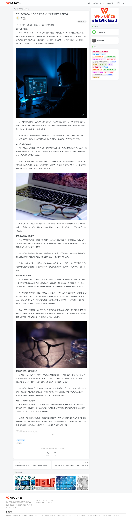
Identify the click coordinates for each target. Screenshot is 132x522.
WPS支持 (102, 3)
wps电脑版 (113, 62)
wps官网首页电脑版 (98, 72)
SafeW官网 (116, 516)
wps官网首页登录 (97, 69)
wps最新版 (105, 67)
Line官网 (52, 516)
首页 (88, 3)
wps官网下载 (96, 77)
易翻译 (25, 516)
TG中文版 (31, 516)
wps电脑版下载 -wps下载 (99, 59)
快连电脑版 (15, 516)
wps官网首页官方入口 (98, 75)
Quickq (21, 516)
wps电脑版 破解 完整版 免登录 (101, 62)
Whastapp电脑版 (81, 516)
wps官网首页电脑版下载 (109, 69)
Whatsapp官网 (96, 516)
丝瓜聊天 (110, 516)
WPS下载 (95, 3)
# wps (19, 443)
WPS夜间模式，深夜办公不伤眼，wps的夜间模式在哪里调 (42, 13)
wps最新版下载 (97, 67)
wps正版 (110, 64)
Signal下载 (104, 516)
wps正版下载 (103, 64)
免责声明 (37, 500)
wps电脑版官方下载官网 (99, 54)
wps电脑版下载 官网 (109, 57)
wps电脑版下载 (111, 59)
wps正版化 (95, 64)
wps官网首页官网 (109, 72)
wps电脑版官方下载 (98, 57)
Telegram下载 (72, 516)
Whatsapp (64, 516)
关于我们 (51, 500)
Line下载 (41, 516)
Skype (36, 516)
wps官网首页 (109, 75)
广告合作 (44, 500)
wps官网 (22, 17)
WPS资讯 (110, 3)
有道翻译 (47, 516)
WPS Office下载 (48, 502)
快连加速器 (8, 516)
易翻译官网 (89, 516)
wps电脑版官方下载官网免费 (100, 51)
